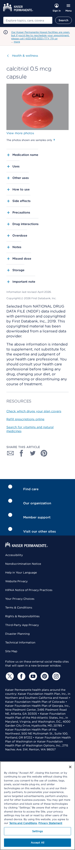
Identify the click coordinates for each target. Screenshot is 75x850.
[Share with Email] (10, 453)
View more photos (20, 133)
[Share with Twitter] (33, 453)
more (17, 41)
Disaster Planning (17, 633)
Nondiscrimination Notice (23, 563)
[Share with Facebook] (22, 453)
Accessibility (14, 555)
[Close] (70, 767)
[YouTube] (32, 676)
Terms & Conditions (18, 607)
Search (63, 20)
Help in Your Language (21, 572)
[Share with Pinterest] (44, 453)
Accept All (37, 842)
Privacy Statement (50, 823)
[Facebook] (21, 676)
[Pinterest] (44, 676)
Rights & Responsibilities (22, 616)
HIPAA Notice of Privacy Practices (28, 590)
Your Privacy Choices (19, 598)
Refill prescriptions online (25, 419)
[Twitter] (9, 676)
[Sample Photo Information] (54, 140)
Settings (37, 831)
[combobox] (27, 20)
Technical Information (20, 642)
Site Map (11, 651)
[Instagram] (56, 676)
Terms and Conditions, (23, 823)
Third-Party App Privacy (22, 625)
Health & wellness (25, 55)
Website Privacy (16, 581)
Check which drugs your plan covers (33, 411)
